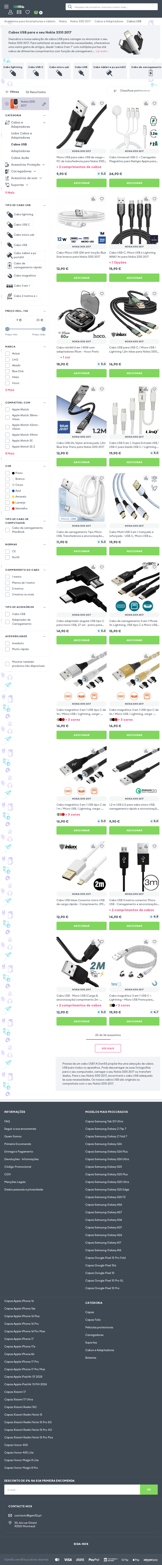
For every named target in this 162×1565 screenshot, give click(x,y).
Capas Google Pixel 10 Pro (102, 1288)
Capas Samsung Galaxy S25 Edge (107, 1189)
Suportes (91, 1342)
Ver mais (108, 1048)
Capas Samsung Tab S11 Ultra (104, 1121)
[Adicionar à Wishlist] (101, 103)
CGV (7, 1174)
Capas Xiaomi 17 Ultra (18, 1399)
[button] (81, 166)
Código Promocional (17, 1166)
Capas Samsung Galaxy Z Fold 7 (106, 1136)
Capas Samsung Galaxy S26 (103, 1144)
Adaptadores (20, 151)
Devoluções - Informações (21, 1159)
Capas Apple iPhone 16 (19, 1301)
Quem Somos (13, 1136)
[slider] (7, 329)
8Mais (9, 453)
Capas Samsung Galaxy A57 (103, 1212)
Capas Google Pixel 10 (99, 1273)
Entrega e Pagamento (18, 1151)
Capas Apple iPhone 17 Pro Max (24, 1369)
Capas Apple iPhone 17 (19, 1339)
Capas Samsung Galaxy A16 (103, 1250)
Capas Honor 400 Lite (19, 1452)
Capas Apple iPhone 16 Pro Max (24, 1331)
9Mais (10, 192)
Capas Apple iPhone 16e (19, 1308)
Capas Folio (93, 1320)
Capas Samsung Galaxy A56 (103, 1204)
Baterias (90, 1357)
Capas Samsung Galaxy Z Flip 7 (105, 1129)
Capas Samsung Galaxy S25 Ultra (107, 1182)
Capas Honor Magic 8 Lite (21, 1460)
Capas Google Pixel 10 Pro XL (104, 1280)
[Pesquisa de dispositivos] (44, 104)
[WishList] (27, 12)
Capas (89, 1312)
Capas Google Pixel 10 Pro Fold (105, 1258)
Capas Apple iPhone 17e (19, 1346)
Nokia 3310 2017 (80, 21)
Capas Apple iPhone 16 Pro (21, 1323)
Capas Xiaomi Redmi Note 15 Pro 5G (28, 1422)
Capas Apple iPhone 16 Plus (22, 1316)
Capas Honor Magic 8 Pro (21, 1468)
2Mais (9, 390)
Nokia (63, 21)
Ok (149, 1489)
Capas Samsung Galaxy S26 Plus (106, 1151)
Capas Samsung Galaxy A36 (103, 1220)
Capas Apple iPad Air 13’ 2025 (23, 1376)
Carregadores (94, 1335)
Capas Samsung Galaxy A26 (103, 1235)
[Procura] (70, 6)
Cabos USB (134, 21)
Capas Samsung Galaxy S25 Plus (106, 1174)
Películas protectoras (99, 1327)
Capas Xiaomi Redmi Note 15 (23, 1414)
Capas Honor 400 (16, 1445)
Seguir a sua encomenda (20, 1129)
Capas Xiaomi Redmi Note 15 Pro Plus (28, 1437)
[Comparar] (93, 103)
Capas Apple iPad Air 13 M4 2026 (25, 1384)
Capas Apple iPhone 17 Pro (21, 1361)
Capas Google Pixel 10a (100, 1265)
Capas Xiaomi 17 (15, 1392)
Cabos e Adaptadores (108, 21)
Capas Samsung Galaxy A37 (103, 1227)
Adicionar (81, 182)
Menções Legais (14, 1182)
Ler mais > (102, 51)
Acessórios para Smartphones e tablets (29, 21)
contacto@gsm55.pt (28, 1515)
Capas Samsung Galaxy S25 (103, 1166)
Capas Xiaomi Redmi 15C (20, 1407)
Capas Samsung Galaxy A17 (103, 1242)
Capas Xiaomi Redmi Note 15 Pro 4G (28, 1430)
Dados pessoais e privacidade (23, 1189)
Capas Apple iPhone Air (19, 1354)
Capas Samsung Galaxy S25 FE (105, 1197)
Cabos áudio (20, 158)
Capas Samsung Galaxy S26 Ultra (107, 1159)
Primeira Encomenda (17, 1144)
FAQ (7, 1121)
